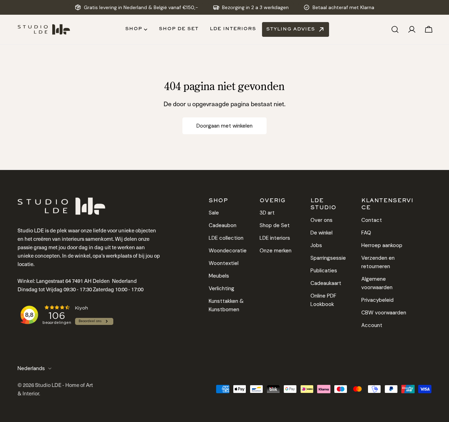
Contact (371, 220)
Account (371, 325)
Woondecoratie (228, 250)
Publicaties (323, 270)
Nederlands (31, 368)
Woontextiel (224, 263)
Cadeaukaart (325, 283)
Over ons (321, 220)
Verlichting (221, 288)
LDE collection (226, 237)
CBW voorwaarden (383, 312)
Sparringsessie (328, 257)
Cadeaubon (222, 225)
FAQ (366, 232)
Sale (214, 212)
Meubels (219, 275)
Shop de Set (275, 225)
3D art (267, 212)
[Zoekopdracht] (395, 29)
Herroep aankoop (381, 245)
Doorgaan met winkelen (224, 125)
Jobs (316, 245)
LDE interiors (275, 237)
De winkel (321, 232)
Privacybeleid (377, 300)
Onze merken (275, 250)
